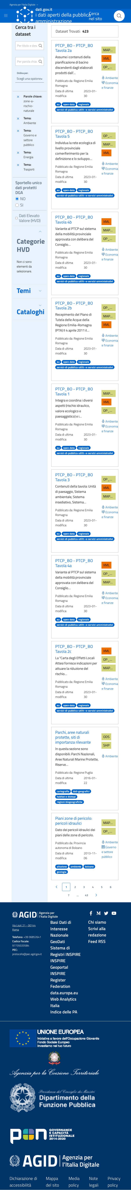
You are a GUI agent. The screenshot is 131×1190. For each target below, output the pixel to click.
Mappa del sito (52, 1181)
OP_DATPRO (109, 67)
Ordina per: (22, 73)
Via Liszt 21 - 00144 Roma (24, 927)
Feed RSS (97, 941)
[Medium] (98, 913)
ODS (106, 736)
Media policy (74, 1181)
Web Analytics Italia (63, 1002)
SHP (106, 745)
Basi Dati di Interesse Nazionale (60, 928)
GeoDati (57, 941)
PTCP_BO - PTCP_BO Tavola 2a (74, 47)
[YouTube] (114, 913)
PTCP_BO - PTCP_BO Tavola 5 (74, 133)
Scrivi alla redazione (97, 932)
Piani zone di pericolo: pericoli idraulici (73, 820)
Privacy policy (114, 1181)
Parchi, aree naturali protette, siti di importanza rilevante (73, 737)
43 (86, 895)
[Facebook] (91, 913)
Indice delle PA (63, 1012)
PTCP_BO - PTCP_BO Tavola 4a (74, 563)
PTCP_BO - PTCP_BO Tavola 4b (74, 219)
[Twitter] (106, 913)
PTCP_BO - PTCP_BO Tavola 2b (74, 305)
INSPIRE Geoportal (59, 964)
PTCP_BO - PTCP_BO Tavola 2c (74, 648)
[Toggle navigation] (6, 15)
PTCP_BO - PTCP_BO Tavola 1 (74, 391)
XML (106, 58)
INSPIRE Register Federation (60, 980)
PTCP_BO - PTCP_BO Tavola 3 (74, 477)
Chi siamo (97, 922)
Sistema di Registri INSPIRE (65, 951)
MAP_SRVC (109, 50)
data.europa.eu (64, 993)
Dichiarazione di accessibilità (23, 1181)
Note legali (93, 1181)
